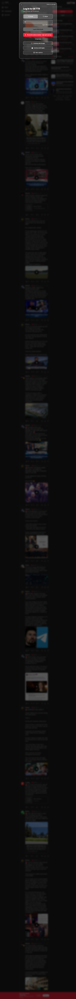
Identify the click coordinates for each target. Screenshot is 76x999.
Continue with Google (39, 43)
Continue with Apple (39, 48)
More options (39, 52)
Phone (46, 16)
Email (31, 16)
